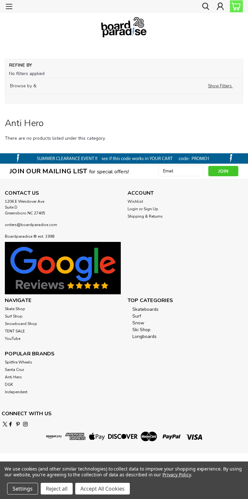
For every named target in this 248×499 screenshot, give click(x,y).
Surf (136, 316)
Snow (138, 323)
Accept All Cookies (102, 488)
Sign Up (151, 209)
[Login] (220, 6)
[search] (206, 6)
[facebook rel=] (10, 424)
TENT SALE (15, 331)
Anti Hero (13, 377)
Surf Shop (14, 316)
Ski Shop (141, 330)
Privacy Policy (176, 475)
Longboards (144, 336)
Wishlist (135, 201)
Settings (23, 488)
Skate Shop (15, 308)
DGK (9, 384)
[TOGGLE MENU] (9, 7)
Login (133, 209)
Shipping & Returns (145, 216)
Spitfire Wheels (18, 362)
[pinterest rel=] (18, 424)
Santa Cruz (14, 369)
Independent (16, 392)
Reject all (56, 488)
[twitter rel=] (5, 424)
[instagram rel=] (25, 424)
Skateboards (145, 309)
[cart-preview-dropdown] (235, 6)
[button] (124, 86)
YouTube (12, 338)
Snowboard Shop (21, 323)
